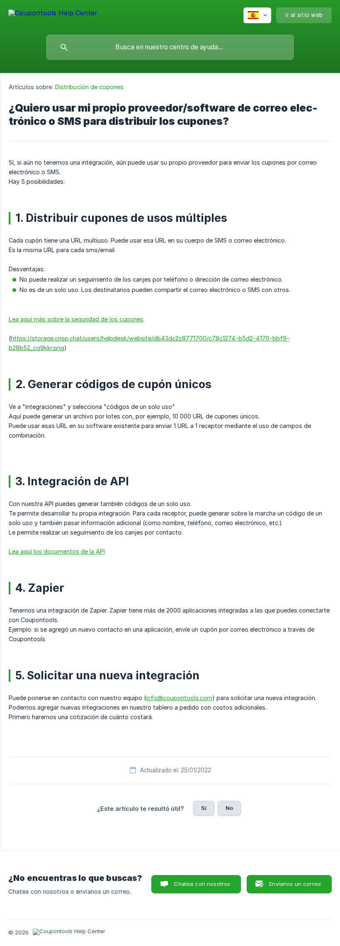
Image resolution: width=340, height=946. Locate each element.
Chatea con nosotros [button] (202, 883)
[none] (52, 14)
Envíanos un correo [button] (295, 883)
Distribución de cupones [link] (89, 86)
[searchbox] (170, 47)
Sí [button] (203, 808)
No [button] (229, 808)
